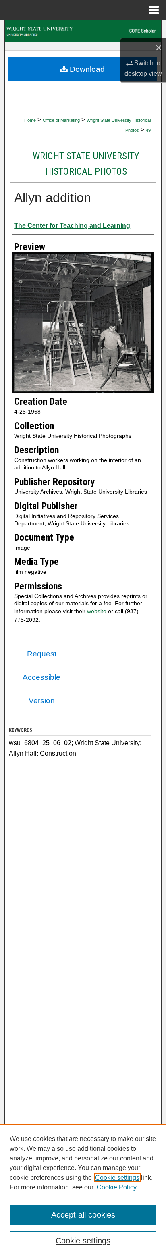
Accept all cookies (83, 1214)
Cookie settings (117, 1177)
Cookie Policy (117, 1187)
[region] (83, 1192)
